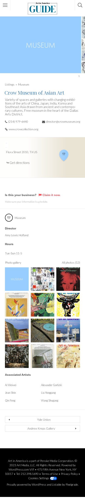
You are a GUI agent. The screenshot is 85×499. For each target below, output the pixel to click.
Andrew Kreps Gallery (41, 428)
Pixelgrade (72, 484)
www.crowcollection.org (23, 129)
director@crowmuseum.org (63, 121)
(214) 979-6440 (18, 121)
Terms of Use (49, 474)
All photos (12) (71, 262)
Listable (56, 484)
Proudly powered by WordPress (26, 484)
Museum (23, 84)
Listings (9, 84)
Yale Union (44, 419)
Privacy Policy (69, 474)
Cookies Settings (38, 478)
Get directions (19, 162)
